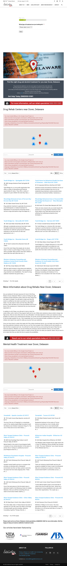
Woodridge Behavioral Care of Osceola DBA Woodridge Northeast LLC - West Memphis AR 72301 (49, 200)
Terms (21, 553)
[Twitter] (62, 1)
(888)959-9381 (26, 96)
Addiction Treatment (30, 553)
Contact (56, 4)
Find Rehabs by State (24, 555)
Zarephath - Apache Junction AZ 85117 (16, 415)
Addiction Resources (46, 4)
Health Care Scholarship (36, 552)
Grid (57, 173)
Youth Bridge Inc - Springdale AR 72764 (16, 180)
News (28, 4)
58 (60, 516)
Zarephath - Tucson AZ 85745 (45, 415)
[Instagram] (57, 1)
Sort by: (13, 173)
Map (62, 173)
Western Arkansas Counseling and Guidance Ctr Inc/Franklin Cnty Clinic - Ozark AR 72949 (47, 261)
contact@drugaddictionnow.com (33, 559)
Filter (5, 173)
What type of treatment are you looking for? (32, 24)
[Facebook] (54, 1)
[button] (62, 5)
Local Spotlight (35, 4)
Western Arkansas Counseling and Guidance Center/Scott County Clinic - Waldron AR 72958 (16, 261)
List (53, 173)
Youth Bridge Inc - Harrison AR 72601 (47, 221)
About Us (21, 4)
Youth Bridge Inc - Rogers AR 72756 (46, 239)
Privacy (21, 552)
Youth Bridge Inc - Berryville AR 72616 (16, 221)
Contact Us (57, 564)
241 (60, 281)
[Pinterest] (60, 1)
